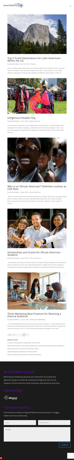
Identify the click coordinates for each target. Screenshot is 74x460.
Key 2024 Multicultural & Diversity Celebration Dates (24, 355)
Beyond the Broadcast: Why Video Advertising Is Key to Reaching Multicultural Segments (35, 346)
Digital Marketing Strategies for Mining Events (22, 352)
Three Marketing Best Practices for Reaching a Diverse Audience (34, 315)
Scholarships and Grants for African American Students (34, 254)
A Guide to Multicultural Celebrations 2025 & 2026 (23, 343)
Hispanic (33, 64)
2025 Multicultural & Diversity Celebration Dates (23, 349)
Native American (34, 121)
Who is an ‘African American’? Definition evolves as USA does (36, 188)
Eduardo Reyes (14, 64)
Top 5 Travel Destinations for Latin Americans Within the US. (34, 59)
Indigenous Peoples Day (21, 118)
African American (35, 192)
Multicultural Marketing (37, 319)
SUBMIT (64, 445)
